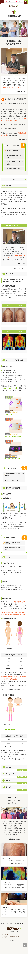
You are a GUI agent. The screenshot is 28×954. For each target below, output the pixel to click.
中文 (19, 1)
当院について (6, 9)
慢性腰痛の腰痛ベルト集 (13, 168)
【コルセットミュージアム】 (9, 388)
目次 (14, 179)
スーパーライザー (9, 730)
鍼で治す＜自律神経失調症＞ (13, 543)
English (9, 1)
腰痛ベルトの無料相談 (11, 480)
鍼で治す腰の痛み (9, 923)
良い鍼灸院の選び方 (12, 150)
